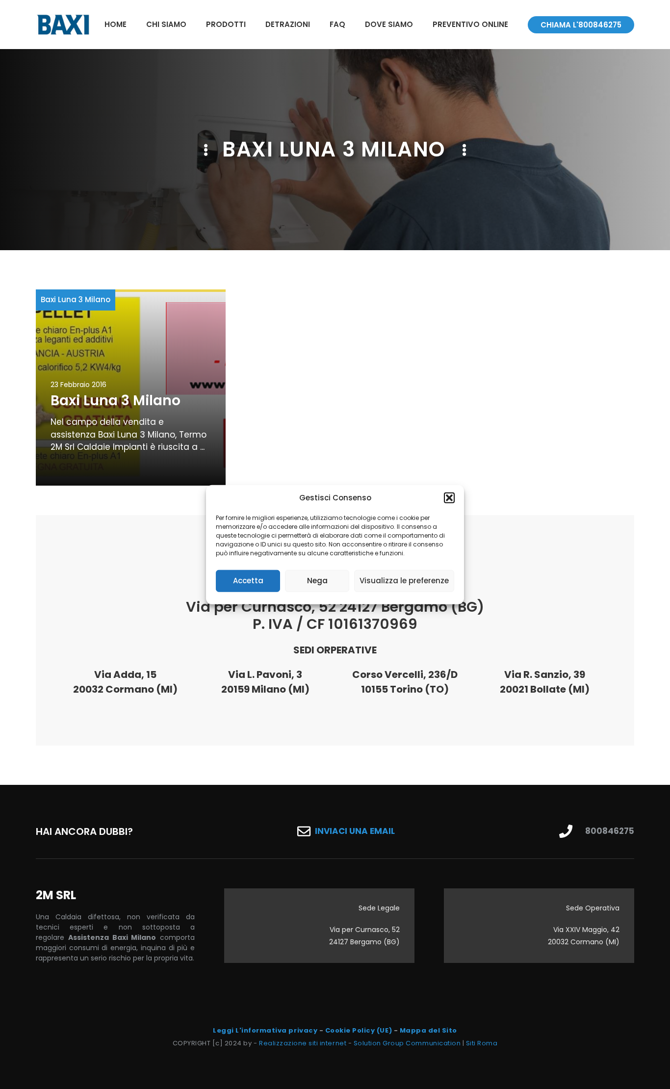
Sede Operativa (592, 908)
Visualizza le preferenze (404, 580)
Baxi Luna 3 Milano (75, 299)
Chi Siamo (166, 24)
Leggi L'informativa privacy (265, 1030)
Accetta (248, 580)
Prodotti (226, 24)
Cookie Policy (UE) (358, 1030)
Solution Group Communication (407, 1043)
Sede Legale (379, 908)
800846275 (609, 831)
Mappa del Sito (428, 1030)
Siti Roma (482, 1043)
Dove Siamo (389, 24)
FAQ (337, 24)
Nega (317, 580)
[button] (449, 498)
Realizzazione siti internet (302, 1043)
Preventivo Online (470, 24)
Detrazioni (287, 24)
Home (115, 24)
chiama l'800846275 (581, 25)
